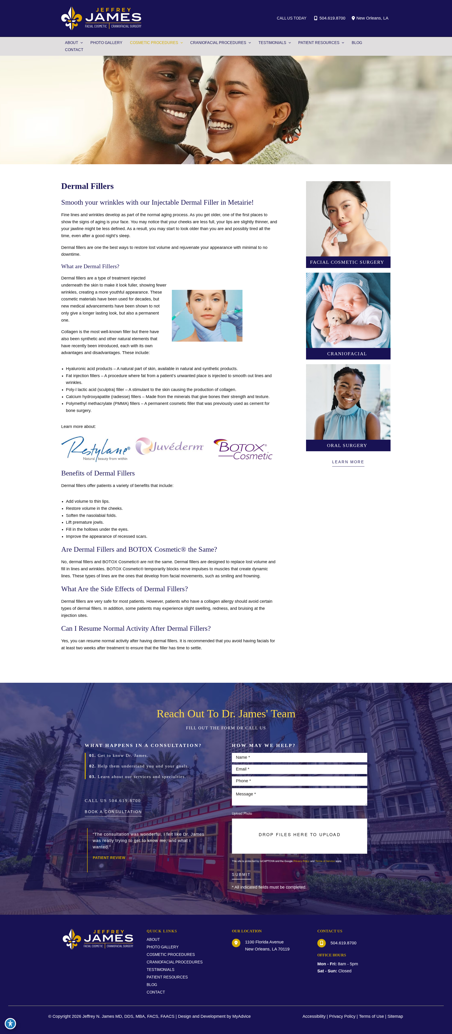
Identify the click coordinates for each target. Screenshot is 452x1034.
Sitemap (395, 1016)
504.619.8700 (332, 18)
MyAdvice (241, 1016)
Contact (156, 992)
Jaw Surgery (348, 296)
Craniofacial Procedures (175, 962)
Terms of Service (325, 861)
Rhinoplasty (348, 226)
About (153, 940)
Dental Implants (348, 409)
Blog (152, 985)
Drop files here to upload (300, 834)
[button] (348, 463)
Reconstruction (348, 338)
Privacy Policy (301, 861)
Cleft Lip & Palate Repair (348, 317)
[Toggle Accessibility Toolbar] (10, 1023)
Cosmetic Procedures (171, 955)
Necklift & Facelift (348, 205)
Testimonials (160, 970)
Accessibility (314, 1016)
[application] (80, 42)
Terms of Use (371, 1016)
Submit (241, 875)
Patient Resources (167, 977)
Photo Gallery (163, 947)
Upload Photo (242, 813)
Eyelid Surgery (348, 246)
